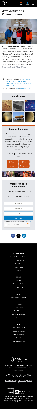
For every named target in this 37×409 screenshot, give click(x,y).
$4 (12, 162)
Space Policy (18, 267)
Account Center (10, 380)
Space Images (25, 89)
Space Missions (18, 260)
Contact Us (22, 380)
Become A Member (18, 314)
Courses (18, 294)
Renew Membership (18, 328)
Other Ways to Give (18, 341)
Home (17, 89)
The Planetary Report (18, 298)
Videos (18, 291)
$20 (12, 166)
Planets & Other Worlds (18, 257)
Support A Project (18, 331)
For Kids (18, 271)
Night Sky (18, 264)
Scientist (17, 83)
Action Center (18, 307)
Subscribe (18, 218)
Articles (18, 280)
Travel (18, 338)
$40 (24, 166)
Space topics (10, 85)
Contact (19, 318)
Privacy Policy (27, 221)
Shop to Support (18, 334)
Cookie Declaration (18, 402)
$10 (24, 162)
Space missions (25, 83)
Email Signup (18, 311)
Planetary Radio (18, 284)
